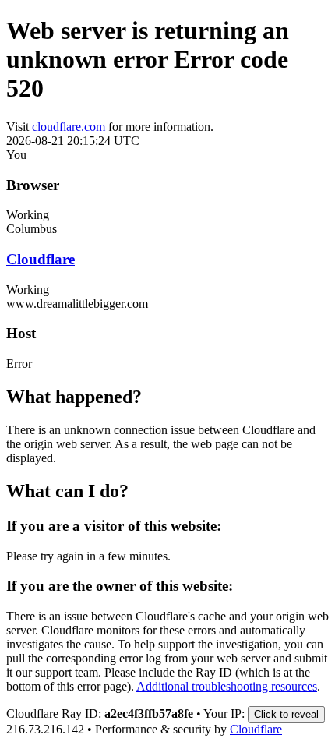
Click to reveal (286, 714)
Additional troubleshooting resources (226, 686)
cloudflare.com (68, 126)
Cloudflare (40, 259)
